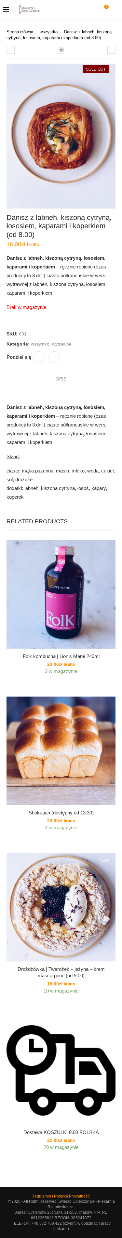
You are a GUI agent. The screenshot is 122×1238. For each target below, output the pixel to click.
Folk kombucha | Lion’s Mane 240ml (61, 656)
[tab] (61, 379)
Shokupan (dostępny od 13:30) (61, 812)
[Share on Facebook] (39, 357)
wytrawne (62, 343)
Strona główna (20, 31)
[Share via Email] (54, 357)
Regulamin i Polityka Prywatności (61, 1196)
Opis (61, 378)
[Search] (115, 9)
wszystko (49, 31)
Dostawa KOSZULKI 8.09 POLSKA (61, 1132)
